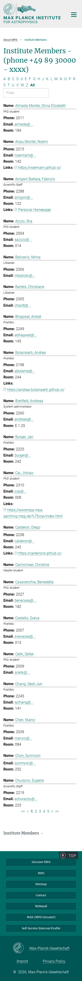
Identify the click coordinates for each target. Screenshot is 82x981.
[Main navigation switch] (73, 14)
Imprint (22, 961)
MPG (41, 873)
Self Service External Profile (41, 928)
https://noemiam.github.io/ (39, 167)
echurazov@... (26, 799)
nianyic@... (23, 738)
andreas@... (24, 419)
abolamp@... (25, 371)
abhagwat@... (26, 335)
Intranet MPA (41, 862)
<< (23, 811)
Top (72, 855)
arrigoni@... (24, 197)
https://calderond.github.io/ (40, 553)
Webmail (41, 906)
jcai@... (20, 491)
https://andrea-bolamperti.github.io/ (35, 390)
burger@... (23, 455)
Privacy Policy (54, 961)
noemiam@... (25, 155)
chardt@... (23, 305)
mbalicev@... (25, 275)
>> (57, 811)
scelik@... (22, 672)
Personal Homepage (34, 210)
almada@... (24, 124)
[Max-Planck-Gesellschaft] (21, 948)
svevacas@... (25, 636)
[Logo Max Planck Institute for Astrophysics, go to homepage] (32, 13)
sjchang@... (24, 702)
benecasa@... (25, 600)
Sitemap (41, 884)
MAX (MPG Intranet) (41, 917)
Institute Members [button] (21, 833)
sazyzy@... (23, 239)
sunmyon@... (25, 763)
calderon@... (25, 541)
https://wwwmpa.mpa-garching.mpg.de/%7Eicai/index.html (33, 513)
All (32, 85)
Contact (41, 895)
